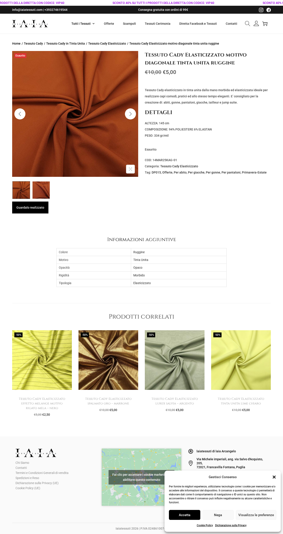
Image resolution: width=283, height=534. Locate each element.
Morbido (139, 275)
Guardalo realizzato (30, 207)
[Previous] (19, 113)
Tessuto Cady (33, 43)
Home (16, 43)
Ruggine (139, 252)
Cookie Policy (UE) (27, 488)
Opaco (137, 267)
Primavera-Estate (254, 172)
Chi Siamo (22, 462)
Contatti (21, 468)
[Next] (130, 113)
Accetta (184, 515)
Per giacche (196, 172)
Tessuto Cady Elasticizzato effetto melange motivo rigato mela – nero (42, 403)
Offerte (167, 172)
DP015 (156, 172)
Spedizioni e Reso (27, 478)
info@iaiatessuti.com (27, 9)
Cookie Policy (205, 525)
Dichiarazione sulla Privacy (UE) (37, 483)
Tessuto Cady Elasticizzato (107, 43)
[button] (274, 477)
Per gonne (213, 172)
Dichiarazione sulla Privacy (231, 525)
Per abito (180, 172)
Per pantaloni (231, 172)
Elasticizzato (142, 283)
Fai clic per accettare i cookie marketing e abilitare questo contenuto (141, 477)
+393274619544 (55, 9)
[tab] (141, 239)
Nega (218, 515)
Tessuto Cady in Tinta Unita (65, 43)
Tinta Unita (140, 260)
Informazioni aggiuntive (141, 239)
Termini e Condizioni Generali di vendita (42, 473)
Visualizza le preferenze (256, 515)
